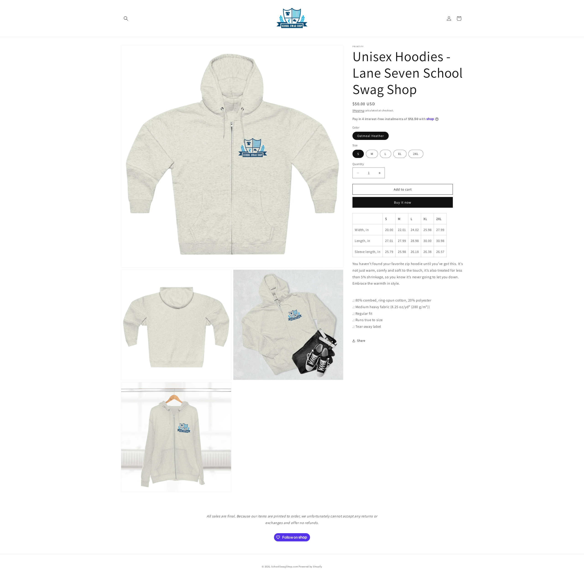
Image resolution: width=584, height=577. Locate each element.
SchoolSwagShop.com (284, 566)
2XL (416, 154)
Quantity (358, 164)
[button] (126, 18)
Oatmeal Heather (370, 136)
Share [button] (361, 340)
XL (400, 154)
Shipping (358, 110)
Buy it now (402, 202)
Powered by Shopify (310, 566)
